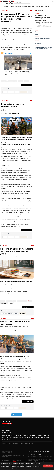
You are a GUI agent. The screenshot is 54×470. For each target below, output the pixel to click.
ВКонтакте (11, 91)
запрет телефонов (10, 300)
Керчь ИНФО (18, 256)
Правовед (15, 437)
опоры (20, 81)
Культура (38, 6)
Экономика (11, 6)
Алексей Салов (15, 113)
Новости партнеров (29, 443)
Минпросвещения (21, 300)
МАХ (17, 91)
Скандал (9, 439)
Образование (44, 6)
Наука (49, 6)
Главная (9, 443)
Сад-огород (27, 437)
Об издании (4, 443)
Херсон (4, 81)
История (34, 437)
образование (4, 303)
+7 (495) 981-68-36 (6, 430)
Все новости (15, 443)
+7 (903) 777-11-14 (40, 452)
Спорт (34, 435)
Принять (48, 465)
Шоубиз (29, 435)
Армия (25, 6)
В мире (22, 6)
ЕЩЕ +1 (11, 303)
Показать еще (16, 414)
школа (2, 300)
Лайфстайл (46, 435)
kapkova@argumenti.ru (40, 454)
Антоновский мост (12, 81)
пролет (26, 81)
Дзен (5, 91)
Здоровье (39, 435)
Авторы (21, 443)
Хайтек (3, 439)
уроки (29, 300)
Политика (6, 6)
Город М (21, 437)
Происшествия (31, 6)
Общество (17, 6)
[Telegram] (46, 2)
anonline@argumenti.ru (6, 432)
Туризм (3, 437)
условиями (28, 466)
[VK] (49, 2)
